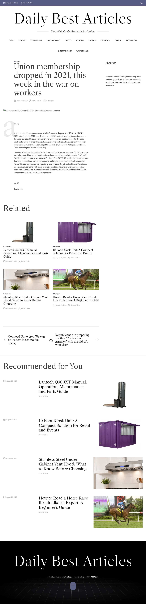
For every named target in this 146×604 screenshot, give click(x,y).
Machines (8, 246)
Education (105, 40)
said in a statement (37, 158)
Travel (68, 40)
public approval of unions (53, 145)
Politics (17, 61)
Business (57, 246)
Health (118, 40)
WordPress (68, 577)
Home (11, 40)
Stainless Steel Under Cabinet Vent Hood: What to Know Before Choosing (25, 300)
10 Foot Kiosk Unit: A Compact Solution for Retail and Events (73, 251)
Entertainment (54, 40)
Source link (18, 189)
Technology (36, 40)
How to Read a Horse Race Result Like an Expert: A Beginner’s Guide (75, 299)
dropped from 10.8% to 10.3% (70, 133)
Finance (22, 40)
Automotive (131, 40)
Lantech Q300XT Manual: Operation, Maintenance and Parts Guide (25, 253)
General (80, 40)
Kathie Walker (36, 100)
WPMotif (94, 577)
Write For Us (82, 51)
